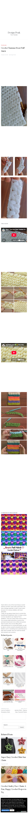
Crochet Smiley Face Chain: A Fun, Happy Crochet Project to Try (13, 789)
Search (5, 725)
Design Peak (14, 32)
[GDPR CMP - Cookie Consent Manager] (24, 811)
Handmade (3, 45)
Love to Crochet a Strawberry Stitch (5, 711)
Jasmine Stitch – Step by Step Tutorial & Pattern (21, 711)
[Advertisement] (14, 14)
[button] (5, 810)
